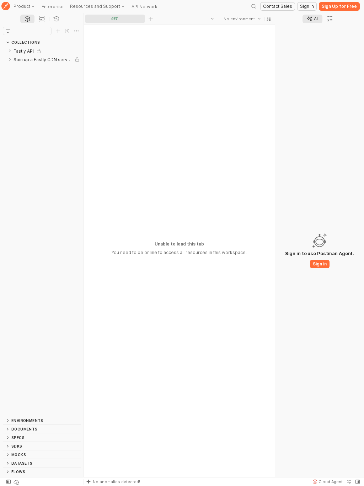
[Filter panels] (8, 31)
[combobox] (242, 19)
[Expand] (10, 51)
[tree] (42, 231)
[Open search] (254, 6)
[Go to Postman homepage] (5, 6)
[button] (268, 19)
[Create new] (58, 31)
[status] (17, 481)
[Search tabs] (212, 19)
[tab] (27, 19)
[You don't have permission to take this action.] (150, 19)
